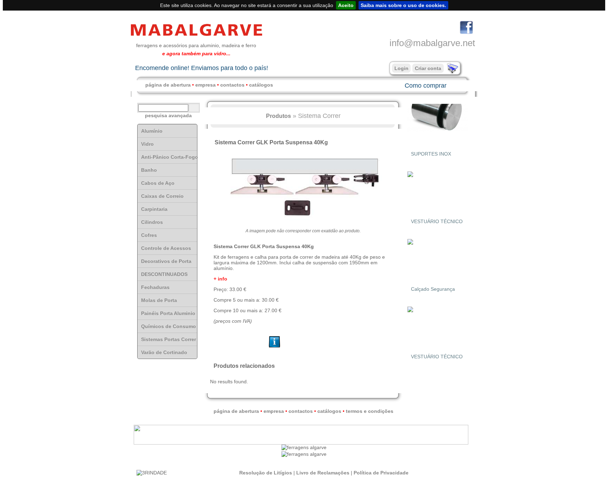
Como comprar (425, 85)
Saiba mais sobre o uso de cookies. (403, 5)
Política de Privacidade (381, 473)
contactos (232, 85)
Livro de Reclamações (322, 473)
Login (401, 68)
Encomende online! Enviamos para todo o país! (201, 67)
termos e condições (369, 411)
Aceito (346, 5)
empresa (205, 85)
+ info (220, 279)
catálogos (261, 85)
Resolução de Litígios (265, 473)
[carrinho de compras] (452, 72)
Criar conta (428, 68)
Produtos (278, 116)
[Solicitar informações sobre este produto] (274, 348)
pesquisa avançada (168, 115)
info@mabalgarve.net (432, 43)
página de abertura (168, 85)
